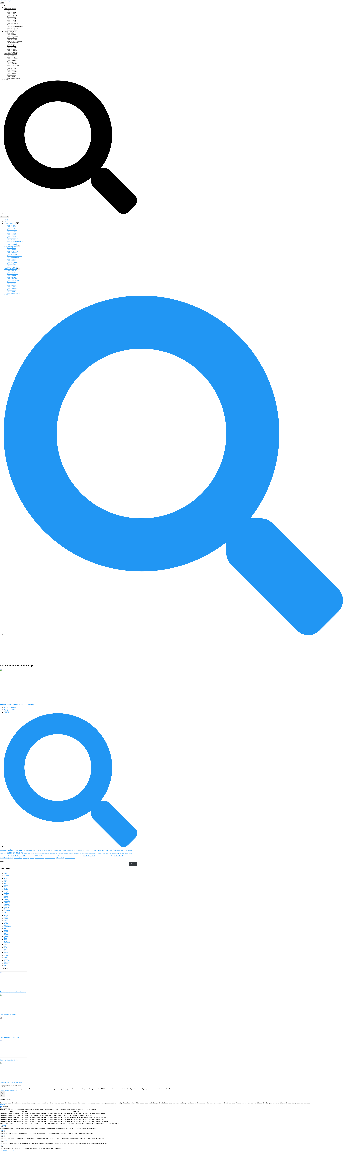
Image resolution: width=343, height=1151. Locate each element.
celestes (6, 889)
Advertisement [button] (4, 1140)
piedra (5, 938)
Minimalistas (7, 926)
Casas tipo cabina (12, 63)
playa (5, 941)
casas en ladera (65, 855)
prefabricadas (7, 942)
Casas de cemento (12, 50)
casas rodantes (109, 855)
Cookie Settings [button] (4, 1090)
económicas (7, 910)
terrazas (6, 959)
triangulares (7, 962)
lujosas (5, 922)
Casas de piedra (11, 20)
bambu (5, 880)
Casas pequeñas (11, 44)
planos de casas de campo (50, 858)
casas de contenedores (5, 855)
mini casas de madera (39, 858)
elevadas (6, 912)
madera (6, 923)
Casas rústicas (11, 25)
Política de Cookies (9, 709)
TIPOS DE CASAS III (10, 54)
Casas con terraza (12, 39)
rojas (5, 946)
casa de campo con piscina (41, 850)
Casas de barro (11, 13)
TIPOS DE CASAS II (10, 31)
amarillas (6, 875)
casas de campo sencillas (118, 853)
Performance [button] (3, 1130)
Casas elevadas (11, 55)
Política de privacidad (10, 707)
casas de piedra (30, 855)
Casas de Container (12, 58)
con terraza (7, 902)
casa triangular (26, 858)
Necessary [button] (3, 1104)
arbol (5, 877)
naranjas (6, 931)
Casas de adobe (11, 17)
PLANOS (6, 79)
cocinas (6, 894)
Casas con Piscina (12, 38)
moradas (6, 930)
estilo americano (8, 914)
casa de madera (93, 850)
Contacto (6, 712)
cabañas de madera (16, 850)
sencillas (6, 952)
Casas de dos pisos (12, 36)
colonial (6, 896)
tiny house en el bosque (70, 858)
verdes (5, 965)
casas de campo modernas (104, 853)
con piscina (7, 901)
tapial (5, 957)
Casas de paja (11, 10)
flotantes (6, 915)
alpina (5, 873)
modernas (6, 928)
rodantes (6, 944)
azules (5, 878)
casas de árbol (38, 855)
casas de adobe (3, 853)
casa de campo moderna (68, 850)
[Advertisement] (68, 649)
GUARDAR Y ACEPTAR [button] (7, 1150)
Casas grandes (11, 76)
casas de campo (15, 852)
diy (4, 909)
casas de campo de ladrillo (79, 853)
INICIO (6, 5)
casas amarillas (121, 850)
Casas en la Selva (12, 47)
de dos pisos (7, 905)
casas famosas (72, 855)
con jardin (6, 899)
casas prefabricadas (100, 855)
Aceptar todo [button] (13, 1090)
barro (5, 881)
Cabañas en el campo (13, 42)
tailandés (6, 955)
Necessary (5, 1106)
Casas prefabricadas (12, 52)
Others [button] (2, 1145)
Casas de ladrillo (11, 22)
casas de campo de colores (55, 853)
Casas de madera (12, 15)
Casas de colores (12, 71)
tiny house (60, 858)
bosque (6, 885)
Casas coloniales (11, 75)
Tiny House (7, 960)
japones (6, 918)
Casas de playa (11, 49)
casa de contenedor (85, 850)
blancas (6, 883)
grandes (6, 917)
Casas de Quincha (12, 30)
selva (5, 951)
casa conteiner (29, 850)
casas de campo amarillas (29, 853)
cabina (5, 888)
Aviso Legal (7, 711)
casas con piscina (128, 850)
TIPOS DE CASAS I (10, 9)
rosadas (6, 947)
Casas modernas (11, 34)
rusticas (6, 949)
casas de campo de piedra (90, 853)
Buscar (2, 861)
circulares (6, 893)
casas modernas (79, 855)
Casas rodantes (11, 33)
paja (5, 933)
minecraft (6, 925)
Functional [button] (3, 1125)
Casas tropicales (11, 62)
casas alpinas (113, 850)
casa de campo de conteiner (56, 850)
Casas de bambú (11, 18)
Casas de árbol (11, 57)
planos (5, 939)
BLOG (6, 7)
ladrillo (6, 920)
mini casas (32, 858)
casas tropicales (18, 858)
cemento (6, 891)
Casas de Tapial (11, 12)
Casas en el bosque (12, 23)
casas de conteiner (128, 853)
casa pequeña (103, 850)
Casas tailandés (11, 68)
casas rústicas (118, 855)
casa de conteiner (77, 850)
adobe (5, 872)
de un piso (6, 907)
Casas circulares (11, 70)
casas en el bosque (57, 855)
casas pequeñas (89, 855)
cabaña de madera (3, 850)
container (6, 904)
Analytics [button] (2, 1135)
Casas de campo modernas (14, 65)
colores (6, 897)
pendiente (6, 934)
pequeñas (6, 936)
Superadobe (7, 954)
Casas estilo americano (13, 78)
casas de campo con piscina (42, 853)
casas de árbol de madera (48, 855)
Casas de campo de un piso (14, 41)
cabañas (6, 886)
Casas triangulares (12, 73)
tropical (6, 963)
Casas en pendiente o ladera (15, 26)
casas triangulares (6, 858)
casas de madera (18, 855)
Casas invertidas (11, 67)
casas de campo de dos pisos (67, 853)
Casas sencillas (11, 46)
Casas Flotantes (11, 60)
